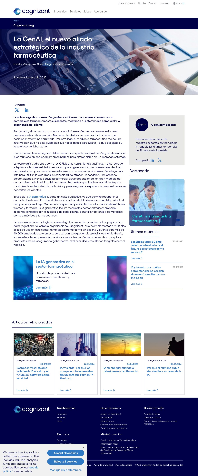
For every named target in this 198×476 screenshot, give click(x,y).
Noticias (142, 3)
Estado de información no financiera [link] (118, 440)
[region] (43, 460)
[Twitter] (160, 160)
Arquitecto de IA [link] (152, 414)
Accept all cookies (65, 453)
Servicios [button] (75, 11)
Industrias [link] (62, 414)
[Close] (84, 447)
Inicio (16, 20)
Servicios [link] (61, 417)
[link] (31, 11)
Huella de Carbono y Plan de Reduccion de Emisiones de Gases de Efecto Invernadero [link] (119, 450)
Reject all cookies (65, 461)
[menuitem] (127, 3)
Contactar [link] (62, 440)
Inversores (164, 3)
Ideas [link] (59, 421)
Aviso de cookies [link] (124, 465)
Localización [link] (106, 417)
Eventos (153, 3)
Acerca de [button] (100, 11)
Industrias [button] (60, 11)
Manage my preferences (65, 470)
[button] (178, 3)
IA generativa (37, 196)
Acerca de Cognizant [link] (110, 414)
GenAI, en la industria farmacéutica (151, 218)
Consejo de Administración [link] (113, 424)
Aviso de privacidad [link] (103, 465)
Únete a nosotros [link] (65, 444)
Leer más (42, 287)
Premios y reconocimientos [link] (113, 428)
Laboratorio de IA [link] (152, 417)
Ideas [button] (87, 11)
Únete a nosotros (127, 3)
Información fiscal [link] (109, 444)
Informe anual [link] (107, 421)
